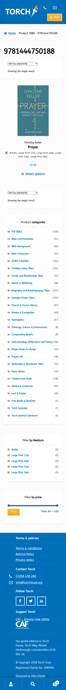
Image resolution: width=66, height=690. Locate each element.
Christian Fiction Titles (23, 297)
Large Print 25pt (20, 466)
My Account (11, 684)
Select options (35, 174)
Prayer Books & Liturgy (24, 349)
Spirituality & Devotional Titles (27, 364)
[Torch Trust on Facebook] (20, 601)
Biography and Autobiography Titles (31, 290)
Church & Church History (24, 305)
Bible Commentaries (22, 239)
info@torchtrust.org (56, 8)
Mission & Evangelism (23, 312)
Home (12, 33)
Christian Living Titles (23, 268)
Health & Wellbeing (22, 283)
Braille (15, 449)
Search (33, 684)
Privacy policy (25, 560)
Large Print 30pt (20, 472)
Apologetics (18, 319)
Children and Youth (22, 378)
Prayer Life (17, 356)
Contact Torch (25, 569)
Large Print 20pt (20, 461)
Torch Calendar (20, 408)
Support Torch (25, 612)
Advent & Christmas (22, 386)
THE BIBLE (17, 231)
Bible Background (21, 246)
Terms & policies (27, 538)
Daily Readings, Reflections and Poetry (32, 342)
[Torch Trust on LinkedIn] (41, 601)
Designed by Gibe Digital (30, 675)
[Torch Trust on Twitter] (30, 601)
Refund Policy (25, 554)
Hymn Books (18, 371)
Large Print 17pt (20, 455)
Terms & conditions (29, 548)
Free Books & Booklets (23, 400)
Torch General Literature (25, 415)
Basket (51, 681)
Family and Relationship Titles (27, 275)
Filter (13, 511)
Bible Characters (20, 253)
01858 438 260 (46, 8)
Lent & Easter (19, 393)
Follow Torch (24, 591)
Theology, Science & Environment (29, 327)
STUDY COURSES (20, 261)
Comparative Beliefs (22, 334)
